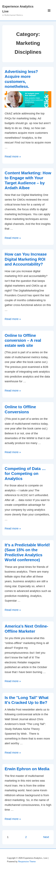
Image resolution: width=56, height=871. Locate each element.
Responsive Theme (27, 861)
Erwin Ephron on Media (27, 769)
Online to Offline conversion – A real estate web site (23, 340)
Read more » (13, 156)
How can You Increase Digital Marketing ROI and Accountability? (26, 259)
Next (46, 837)
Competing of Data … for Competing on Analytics (25, 473)
